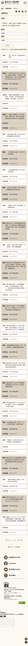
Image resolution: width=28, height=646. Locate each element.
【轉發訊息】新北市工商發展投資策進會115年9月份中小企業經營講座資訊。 (15, 385)
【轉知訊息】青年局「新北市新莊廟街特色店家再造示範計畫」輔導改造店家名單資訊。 (15, 365)
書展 (14, 23)
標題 (4, 55)
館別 (2, 37)
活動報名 (4, 23)
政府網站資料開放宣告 (9, 596)
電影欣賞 (4, 25)
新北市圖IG (12, 575)
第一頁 (6, 540)
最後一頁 (21, 540)
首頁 (2, 8)
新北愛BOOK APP (14, 557)
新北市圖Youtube (14, 569)
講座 (10, 23)
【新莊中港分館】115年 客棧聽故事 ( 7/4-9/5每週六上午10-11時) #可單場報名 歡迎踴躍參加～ (15, 308)
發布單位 (5, 62)
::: (0, 1)
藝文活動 (11, 25)
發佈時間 (5, 67)
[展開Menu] (25, 2)
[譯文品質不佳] (4, 616)
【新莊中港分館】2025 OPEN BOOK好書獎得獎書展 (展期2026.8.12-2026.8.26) (14, 499)
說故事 (24, 23)
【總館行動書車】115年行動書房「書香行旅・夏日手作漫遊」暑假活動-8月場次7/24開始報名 (15, 116)
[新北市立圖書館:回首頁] (10, 2)
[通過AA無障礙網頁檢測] (22, 603)
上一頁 (7, 540)
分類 (2, 18)
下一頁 (20, 540)
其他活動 (17, 25)
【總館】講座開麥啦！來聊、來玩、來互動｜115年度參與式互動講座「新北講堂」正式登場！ (15, 97)
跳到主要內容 (3, 1)
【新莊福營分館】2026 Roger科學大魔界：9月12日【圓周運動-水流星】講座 (15, 404)
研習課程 (19, 23)
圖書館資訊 (8, 8)
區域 (2, 30)
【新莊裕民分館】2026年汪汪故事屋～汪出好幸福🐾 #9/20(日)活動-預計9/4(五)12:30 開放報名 (15, 327)
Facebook (12, 563)
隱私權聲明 (19, 596)
